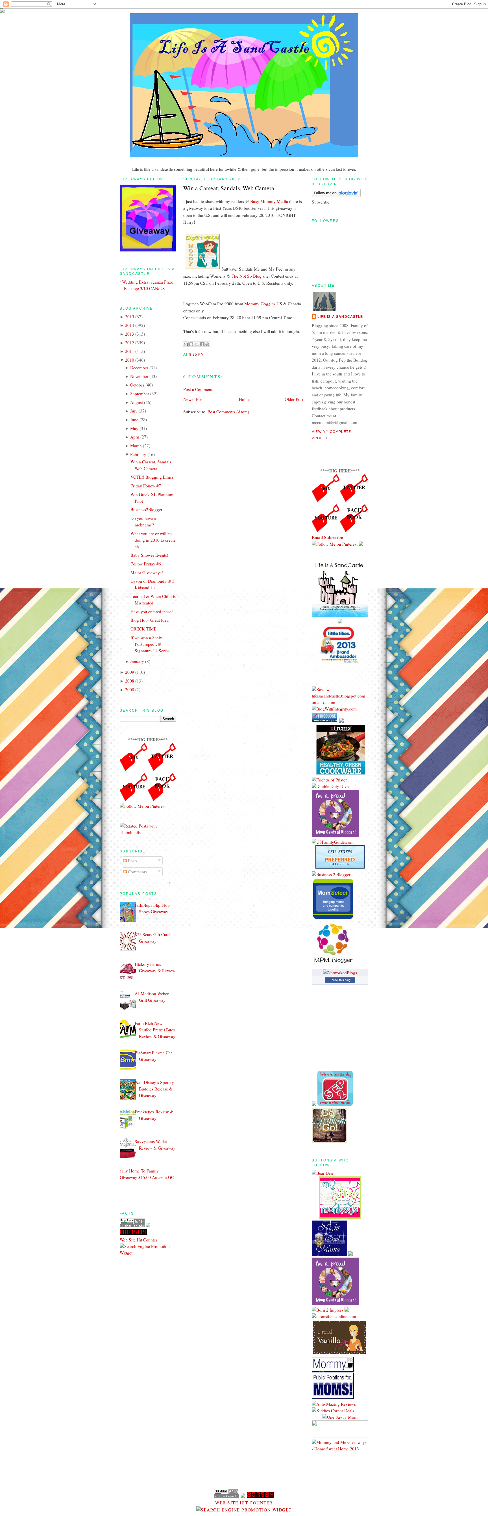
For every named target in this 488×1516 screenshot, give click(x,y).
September (139, 393)
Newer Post (193, 399)
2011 (129, 351)
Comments (137, 871)
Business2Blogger (146, 509)
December (139, 367)
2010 (129, 360)
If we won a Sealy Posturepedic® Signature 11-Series (149, 644)
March (136, 445)
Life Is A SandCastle (340, 317)
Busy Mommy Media (269, 201)
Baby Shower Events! (149, 555)
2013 (129, 334)
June (134, 419)
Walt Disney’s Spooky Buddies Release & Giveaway (154, 1088)
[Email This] (186, 344)
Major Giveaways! (146, 572)
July (134, 411)
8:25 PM (196, 355)
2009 (129, 672)
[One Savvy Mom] (340, 1417)
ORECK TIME (143, 629)
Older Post (294, 399)
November (139, 376)
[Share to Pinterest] (207, 344)
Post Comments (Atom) (228, 411)
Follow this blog (340, 980)
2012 (129, 342)
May (134, 428)
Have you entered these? (151, 611)
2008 (129, 681)
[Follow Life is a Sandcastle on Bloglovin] (336, 195)
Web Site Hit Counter (138, 1240)
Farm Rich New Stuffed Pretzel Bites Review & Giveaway (155, 1029)
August (136, 402)
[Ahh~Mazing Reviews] (334, 1404)
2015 (129, 316)
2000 (129, 689)
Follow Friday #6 (145, 564)
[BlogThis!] (191, 344)
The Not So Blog (247, 276)
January (137, 661)
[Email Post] (205, 355)
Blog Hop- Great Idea (149, 620)
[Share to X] (196, 344)
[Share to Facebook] (202, 344)
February (138, 454)
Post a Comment (197, 389)
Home (244, 399)
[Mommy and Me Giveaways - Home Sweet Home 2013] (340, 1449)
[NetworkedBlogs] (340, 972)
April (134, 437)
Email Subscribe (327, 537)
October (137, 385)
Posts (132, 860)
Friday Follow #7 (145, 486)
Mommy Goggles (259, 303)
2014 (129, 325)
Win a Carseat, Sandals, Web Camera (228, 188)
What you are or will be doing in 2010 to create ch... (153, 540)
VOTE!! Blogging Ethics (152, 477)
